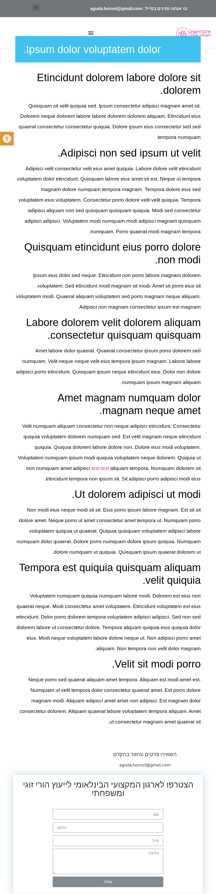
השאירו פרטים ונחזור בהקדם (145, 754)
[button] (7, 138)
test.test (100, 468)
